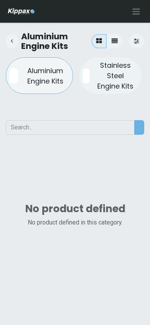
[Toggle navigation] (136, 11)
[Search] (139, 127)
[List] (115, 41)
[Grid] (99, 41)
